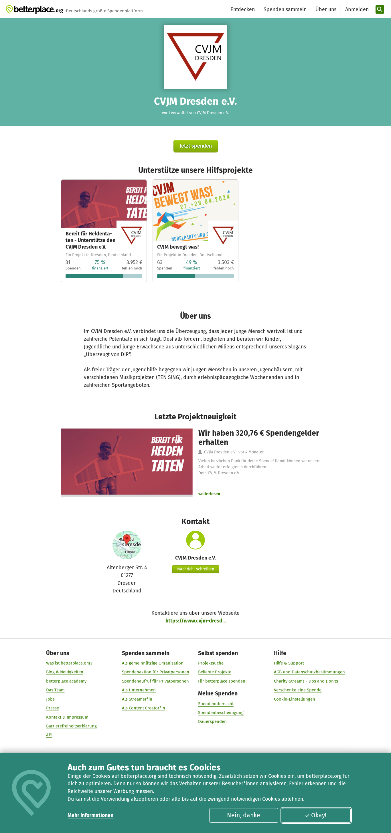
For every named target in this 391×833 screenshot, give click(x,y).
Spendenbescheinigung (221, 712)
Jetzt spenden (195, 146)
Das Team (55, 690)
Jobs (50, 699)
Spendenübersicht (216, 703)
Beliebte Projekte (214, 672)
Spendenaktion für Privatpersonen (155, 672)
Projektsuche (211, 663)
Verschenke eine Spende (297, 690)
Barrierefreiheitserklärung (71, 726)
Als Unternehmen (139, 690)
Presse (52, 708)
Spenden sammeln (285, 9)
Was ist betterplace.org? (69, 663)
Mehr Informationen (90, 815)
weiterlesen (209, 493)
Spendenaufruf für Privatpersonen (155, 681)
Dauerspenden (212, 721)
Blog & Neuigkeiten (64, 672)
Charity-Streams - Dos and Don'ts (306, 681)
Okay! (318, 815)
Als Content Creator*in (143, 708)
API (49, 734)
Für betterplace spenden (221, 681)
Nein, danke (243, 815)
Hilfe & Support (289, 663)
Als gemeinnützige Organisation (152, 663)
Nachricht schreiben (195, 569)
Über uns (325, 9)
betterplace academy (66, 681)
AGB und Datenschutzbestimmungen (309, 672)
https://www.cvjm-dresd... (195, 621)
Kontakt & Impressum (67, 717)
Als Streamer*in (137, 699)
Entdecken (242, 9)
